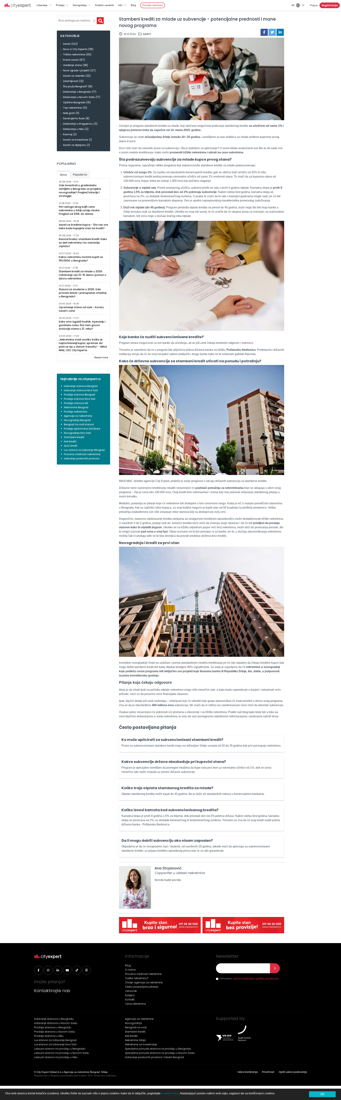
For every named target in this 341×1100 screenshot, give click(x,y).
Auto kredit (70, 445)
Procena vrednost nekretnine (143, 974)
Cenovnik (131, 991)
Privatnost (268, 1072)
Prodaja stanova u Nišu (48, 1036)
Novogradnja (80, 5)
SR (292, 5)
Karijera (129, 995)
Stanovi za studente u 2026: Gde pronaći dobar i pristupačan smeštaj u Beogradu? (82, 293)
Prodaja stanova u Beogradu (52, 1027)
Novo (65, 175)
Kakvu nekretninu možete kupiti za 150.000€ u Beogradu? (81, 258)
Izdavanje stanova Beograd (81, 386)
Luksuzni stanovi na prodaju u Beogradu (59, 1048)
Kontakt (130, 999)
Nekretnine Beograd (76, 407)
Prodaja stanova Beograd (79, 394)
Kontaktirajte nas (52, 990)
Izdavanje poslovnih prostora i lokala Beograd (154, 1057)
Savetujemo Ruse (74, 118)
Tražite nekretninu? (136, 978)
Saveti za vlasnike (74, 76)
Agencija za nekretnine (78, 416)
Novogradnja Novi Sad (77, 433)
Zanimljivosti (70, 81)
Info (120, 5)
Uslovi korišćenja (248, 1072)
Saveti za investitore (75, 139)
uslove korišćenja (243, 978)
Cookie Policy (170, 1093)
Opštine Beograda (74, 102)
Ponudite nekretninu (152, 5)
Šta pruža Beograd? (75, 86)
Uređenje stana (72, 65)
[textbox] (76, 20)
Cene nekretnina (135, 1004)
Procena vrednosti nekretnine (82, 454)
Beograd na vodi (136, 1027)
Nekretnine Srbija (135, 1040)
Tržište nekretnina (74, 54)
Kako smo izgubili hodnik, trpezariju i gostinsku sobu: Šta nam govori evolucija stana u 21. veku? (82, 325)
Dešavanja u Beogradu (77, 92)
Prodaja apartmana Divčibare (82, 428)
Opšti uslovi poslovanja (293, 1072)
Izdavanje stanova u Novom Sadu (55, 1023)
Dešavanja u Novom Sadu (79, 97)
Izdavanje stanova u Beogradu (54, 1019)
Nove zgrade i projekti (76, 70)
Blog (133, 5)
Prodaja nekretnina (75, 411)
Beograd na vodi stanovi (79, 424)
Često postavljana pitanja (141, 987)
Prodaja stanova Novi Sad (79, 399)
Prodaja (60, 5)
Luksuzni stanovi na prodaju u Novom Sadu (61, 1053)
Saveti (147, 34)
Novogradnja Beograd (77, 420)
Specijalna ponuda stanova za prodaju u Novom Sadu (160, 1053)
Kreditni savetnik (104, 5)
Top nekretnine (72, 108)
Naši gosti (69, 113)
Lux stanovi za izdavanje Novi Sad (55, 1044)
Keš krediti (70, 441)
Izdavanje (42, 5)
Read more (101, 357)
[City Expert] (17, 6)
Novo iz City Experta (75, 49)
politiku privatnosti (267, 978)
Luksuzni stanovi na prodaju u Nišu (55, 1057)
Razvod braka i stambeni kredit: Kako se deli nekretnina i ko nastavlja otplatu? (83, 242)
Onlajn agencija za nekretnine (144, 982)
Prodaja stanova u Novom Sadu (54, 1031)
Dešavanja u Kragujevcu (78, 123)
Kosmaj (67, 134)
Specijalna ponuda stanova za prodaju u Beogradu (158, 1048)
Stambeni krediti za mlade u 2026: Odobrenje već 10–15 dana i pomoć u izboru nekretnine (82, 275)
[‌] (38, 970)
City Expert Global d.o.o (50, 1072)
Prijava (314, 5)
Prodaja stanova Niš (76, 403)
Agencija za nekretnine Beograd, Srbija (85, 1072)
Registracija (330, 5)
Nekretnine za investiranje (141, 1044)
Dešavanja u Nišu (73, 129)
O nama (130, 969)
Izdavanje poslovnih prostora (81, 458)
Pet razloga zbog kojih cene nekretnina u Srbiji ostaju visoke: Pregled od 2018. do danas (79, 210)
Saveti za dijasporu (74, 145)
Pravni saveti (71, 60)
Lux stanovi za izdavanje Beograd (84, 450)
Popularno (80, 175)
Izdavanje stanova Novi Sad (81, 390)
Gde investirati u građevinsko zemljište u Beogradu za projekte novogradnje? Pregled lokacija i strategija (80, 191)
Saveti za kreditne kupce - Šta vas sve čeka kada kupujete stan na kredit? (83, 226)
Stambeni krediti (74, 437)
